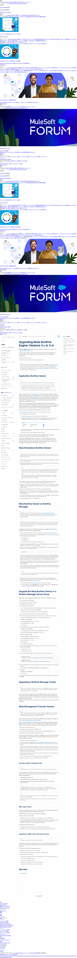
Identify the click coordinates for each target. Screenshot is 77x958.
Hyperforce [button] (5, 388)
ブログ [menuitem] (33, 106)
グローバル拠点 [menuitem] (23, 161)
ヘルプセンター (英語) (5, 929)
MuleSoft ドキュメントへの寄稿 (8, 363)
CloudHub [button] (5, 374)
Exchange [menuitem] (14, 3)
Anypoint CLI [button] (5, 395)
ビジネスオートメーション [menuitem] (33, 43)
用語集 (4, 359)
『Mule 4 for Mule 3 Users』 (25, 350)
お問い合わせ (3, 947)
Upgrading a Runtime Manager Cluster (69, 349)
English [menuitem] (4, 159)
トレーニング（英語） (25, 156)
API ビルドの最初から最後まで (8, 348)
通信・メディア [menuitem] (23, 42)
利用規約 (38, 953)
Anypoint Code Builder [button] (7, 397)
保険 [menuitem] (13, 42)
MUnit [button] (4, 440)
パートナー (2, 158)
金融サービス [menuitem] (5, 42)
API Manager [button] (5, 404)
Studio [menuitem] (10, 3)
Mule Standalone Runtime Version (69, 340)
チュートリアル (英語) (5, 932)
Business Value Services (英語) (6, 925)
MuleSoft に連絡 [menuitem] (9, 161)
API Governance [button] (6, 402)
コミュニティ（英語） (15, 156)
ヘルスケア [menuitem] (17, 42)
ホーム (4, 340)
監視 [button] (4, 468)
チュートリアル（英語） (36, 156)
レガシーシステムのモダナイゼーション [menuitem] (10, 43)
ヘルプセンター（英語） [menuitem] (17, 163)
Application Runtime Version (68, 338)
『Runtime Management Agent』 (48, 513)
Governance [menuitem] (2, 10)
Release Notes (24, 336)
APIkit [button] (4, 412)
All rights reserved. (19, 953)
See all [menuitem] (1, 13)
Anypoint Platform (4, 903)
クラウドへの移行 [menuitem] (23, 43)
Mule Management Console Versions (68, 352)
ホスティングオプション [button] (7, 370)
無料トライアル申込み (5, 906)
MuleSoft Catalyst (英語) (5, 924)
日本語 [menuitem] (9, 159)
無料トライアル (3, 165)
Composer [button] (5, 415)
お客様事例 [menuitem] (8, 106)
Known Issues (23, 873)
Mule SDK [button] (5, 435)
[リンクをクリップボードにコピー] (18, 375)
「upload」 (23, 586)
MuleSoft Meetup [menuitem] (17, 108)
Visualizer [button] (5, 452)
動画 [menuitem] (22, 106)
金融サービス (3, 911)
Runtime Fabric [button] (6, 376)
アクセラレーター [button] (6, 457)
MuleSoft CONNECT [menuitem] (8, 108)
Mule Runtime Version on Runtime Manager (69, 342)
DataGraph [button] (5, 419)
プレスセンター (3, 944)
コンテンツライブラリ (5, 940)
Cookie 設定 (43, 953)
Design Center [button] (5, 424)
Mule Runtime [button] (6, 433)
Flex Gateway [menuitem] (3, 7)
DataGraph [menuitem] (24, 3)
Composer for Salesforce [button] (8, 417)
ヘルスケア (2, 916)
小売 (1, 913)
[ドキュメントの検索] (59, 336)
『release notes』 (35, 394)
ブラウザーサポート (6, 357)
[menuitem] (38, 18)
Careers (1, 951)
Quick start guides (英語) (5, 935)
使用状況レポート (6, 353)
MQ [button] (3, 431)
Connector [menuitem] (19, 3)
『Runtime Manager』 (39, 359)
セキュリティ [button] (5, 466)
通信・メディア (3, 918)
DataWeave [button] (5, 422)
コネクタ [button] (4, 464)
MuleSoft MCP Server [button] (7, 438)
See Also (65, 354)
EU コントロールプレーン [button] (8, 386)
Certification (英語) (4, 922)
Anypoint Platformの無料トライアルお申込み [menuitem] (17, 15)
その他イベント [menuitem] (24, 108)
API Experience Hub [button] (7, 400)
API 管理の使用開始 (6, 350)
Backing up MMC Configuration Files (47, 743)
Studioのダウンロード (5, 908)
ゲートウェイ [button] (5, 461)
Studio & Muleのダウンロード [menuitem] (33, 15)
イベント (2, 950)
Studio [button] (4, 450)
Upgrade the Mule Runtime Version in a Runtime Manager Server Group (69, 345)
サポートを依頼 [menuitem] (16, 161)
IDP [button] (3, 429)
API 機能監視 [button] (5, 410)
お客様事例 (2, 938)
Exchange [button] (5, 426)
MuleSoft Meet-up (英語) (5, 927)
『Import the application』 (26, 416)
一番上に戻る (38, 896)
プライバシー (27, 953)
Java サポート (5, 355)
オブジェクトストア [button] (6, 459)
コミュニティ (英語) (4, 931)
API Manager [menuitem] (8, 12)
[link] (39, 714)
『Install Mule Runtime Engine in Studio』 (28, 412)
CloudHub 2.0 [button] (6, 372)
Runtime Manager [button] (6, 447)
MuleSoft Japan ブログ (5, 942)
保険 (1, 915)
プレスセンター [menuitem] (28, 106)
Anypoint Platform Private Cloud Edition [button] (6, 380)
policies (37, 714)
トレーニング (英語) (4, 921)
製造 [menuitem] (9, 42)
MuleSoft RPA (3, 905)
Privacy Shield (33, 953)
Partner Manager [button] (6, 443)
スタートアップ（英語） (5, 156)
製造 (1, 912)
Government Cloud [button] (7, 384)
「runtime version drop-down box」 (43, 368)
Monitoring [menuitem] (2, 12)
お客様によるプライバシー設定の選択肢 (8, 954)
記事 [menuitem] (24, 106)
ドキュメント (44, 156)
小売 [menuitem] (11, 42)
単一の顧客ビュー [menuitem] (43, 43)
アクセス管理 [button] (5, 455)
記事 (1, 941)
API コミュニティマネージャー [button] (8, 408)
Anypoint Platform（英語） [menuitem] (6, 163)
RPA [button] (3, 445)
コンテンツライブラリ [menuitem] (16, 106)
